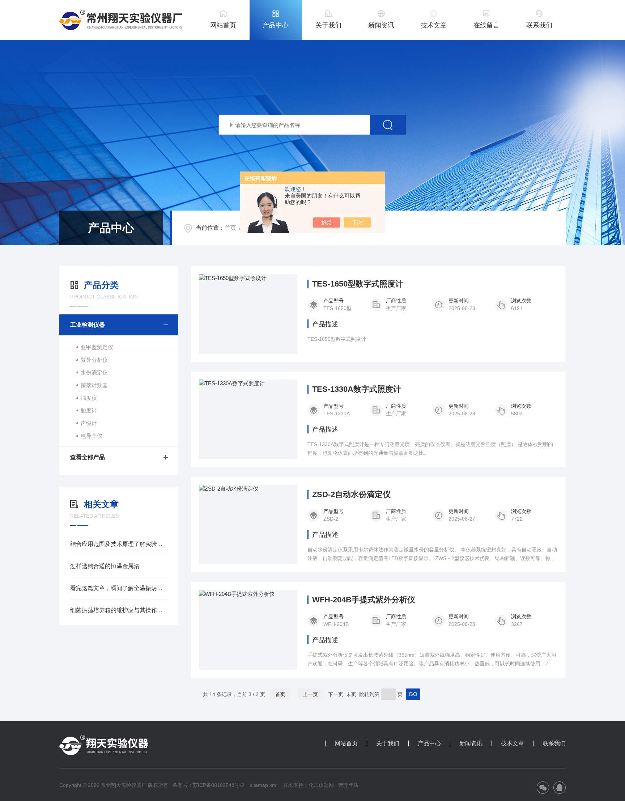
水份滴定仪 (94, 372)
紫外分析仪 (94, 360)
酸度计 (89, 410)
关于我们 (328, 25)
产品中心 (276, 25)
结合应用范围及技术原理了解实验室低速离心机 (118, 544)
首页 (230, 228)
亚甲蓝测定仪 (97, 347)
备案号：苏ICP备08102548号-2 (208, 785)
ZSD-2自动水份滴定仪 (351, 494)
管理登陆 (348, 785)
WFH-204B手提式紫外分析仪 (363, 600)
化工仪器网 (321, 785)
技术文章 (434, 25)
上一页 (310, 694)
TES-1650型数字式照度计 (357, 284)
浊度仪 (89, 398)
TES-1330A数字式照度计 (356, 389)
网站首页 (223, 25)
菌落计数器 (94, 385)
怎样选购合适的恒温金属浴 (105, 566)
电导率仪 (91, 436)
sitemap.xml (263, 785)
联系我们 (539, 25)
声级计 (89, 423)
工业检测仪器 (87, 325)
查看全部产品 (87, 457)
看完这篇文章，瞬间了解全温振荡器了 (118, 588)
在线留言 (486, 25)
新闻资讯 (381, 25)
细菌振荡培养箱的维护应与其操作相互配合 (118, 610)
